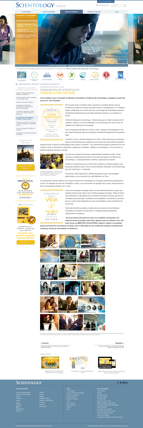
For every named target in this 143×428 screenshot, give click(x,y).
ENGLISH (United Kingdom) (23, 394)
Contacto (69, 407)
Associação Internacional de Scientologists (108, 405)
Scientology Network (102, 395)
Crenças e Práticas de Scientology (75, 392)
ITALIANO (41, 404)
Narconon (71, 79)
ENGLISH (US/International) (23, 392)
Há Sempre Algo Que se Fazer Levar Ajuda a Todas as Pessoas (25, 113)
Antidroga (83, 79)
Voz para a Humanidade (73, 395)
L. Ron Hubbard (26, 12)
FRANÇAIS (19, 398)
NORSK (41, 394)
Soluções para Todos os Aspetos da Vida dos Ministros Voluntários (26, 124)
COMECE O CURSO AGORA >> (25, 167)
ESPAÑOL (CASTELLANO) (46, 400)
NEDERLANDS (20, 409)
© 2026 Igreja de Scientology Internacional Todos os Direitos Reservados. (33, 425)
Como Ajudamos (22, 80)
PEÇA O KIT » (25, 242)
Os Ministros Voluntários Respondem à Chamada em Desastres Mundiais (24, 107)
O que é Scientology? (49, 12)
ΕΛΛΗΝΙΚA (42, 402)
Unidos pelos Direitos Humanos (105, 413)
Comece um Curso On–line (104, 401)
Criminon (60, 79)
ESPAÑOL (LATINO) (44, 398)
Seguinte (90, 66)
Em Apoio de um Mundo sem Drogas (106, 411)
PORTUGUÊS (43, 406)
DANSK (18, 396)
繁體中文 (18, 407)
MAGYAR (41, 392)
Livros (117, 12)
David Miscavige (101, 399)
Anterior (52, 66)
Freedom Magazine (120, 79)
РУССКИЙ (18, 405)
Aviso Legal (125, 425)
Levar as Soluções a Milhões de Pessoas (25, 129)
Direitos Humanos (94, 79)
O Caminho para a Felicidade (34, 80)
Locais (68, 409)
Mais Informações (71, 405)
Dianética (99, 392)
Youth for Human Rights (103, 415)
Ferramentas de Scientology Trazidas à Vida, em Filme (24, 118)
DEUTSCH (19, 411)
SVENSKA (41, 396)
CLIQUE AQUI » (25, 197)
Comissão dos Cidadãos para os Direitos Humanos (110, 417)
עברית (18, 401)
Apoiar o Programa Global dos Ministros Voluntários (25, 93)
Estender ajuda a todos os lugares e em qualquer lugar (26, 98)
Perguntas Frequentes (94, 12)
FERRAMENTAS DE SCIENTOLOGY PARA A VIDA (25, 30)
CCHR (106, 79)
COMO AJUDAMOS (24, 84)
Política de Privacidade (93, 425)
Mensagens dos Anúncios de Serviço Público (26, 36)
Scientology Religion (102, 397)
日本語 (17, 403)
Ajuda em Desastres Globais (24, 102)
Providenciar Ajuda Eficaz (26, 21)
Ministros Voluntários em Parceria (26, 25)
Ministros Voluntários (71, 12)
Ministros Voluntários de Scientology (106, 403)
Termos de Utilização (116, 425)
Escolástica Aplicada (47, 79)
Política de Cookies (105, 425)
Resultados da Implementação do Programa (26, 133)
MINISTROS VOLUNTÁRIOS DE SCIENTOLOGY (45, 84)
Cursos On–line (71, 403)
